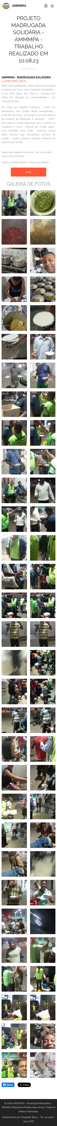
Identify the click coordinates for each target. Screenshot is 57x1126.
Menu (52, 6)
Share (10, 1085)
